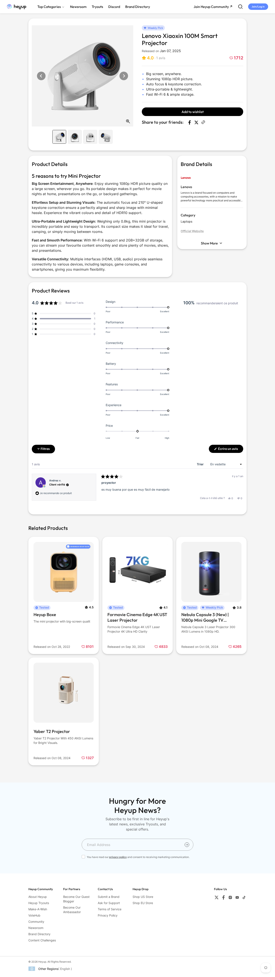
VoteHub (34, 915)
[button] (153, 58)
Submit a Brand (108, 897)
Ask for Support (109, 903)
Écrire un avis (230, 450)
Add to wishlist (193, 112)
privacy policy (118, 857)
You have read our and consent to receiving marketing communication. (138, 857)
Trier (200, 464)
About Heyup (37, 897)
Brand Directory (39, 934)
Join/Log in (258, 6)
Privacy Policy (108, 915)
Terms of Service (109, 909)
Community (36, 921)
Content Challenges (42, 940)
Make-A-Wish (37, 909)
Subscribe (186, 845)
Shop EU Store (143, 903)
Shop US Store (143, 897)
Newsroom (35, 928)
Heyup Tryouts (38, 903)
